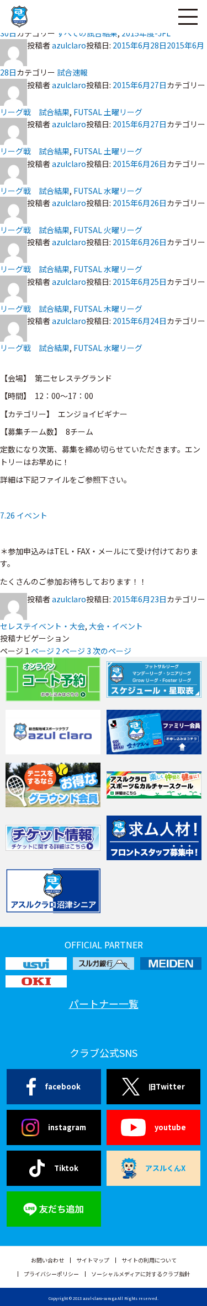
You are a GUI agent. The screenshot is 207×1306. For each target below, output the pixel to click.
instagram (67, 1127)
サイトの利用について (149, 1260)
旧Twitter (166, 1086)
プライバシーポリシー (51, 1274)
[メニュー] (187, 16)
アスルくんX (165, 1168)
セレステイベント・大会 (42, 626)
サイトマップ (92, 1260)
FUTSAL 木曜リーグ (107, 308)
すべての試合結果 (87, 33)
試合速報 (72, 72)
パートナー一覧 (104, 1003)
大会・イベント (116, 626)
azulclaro (69, 45)
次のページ (112, 650)
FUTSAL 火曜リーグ (107, 229)
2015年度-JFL (146, 33)
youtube (170, 1127)
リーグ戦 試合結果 (35, 111)
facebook (63, 1086)
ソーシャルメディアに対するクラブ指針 (140, 1274)
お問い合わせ (47, 1260)
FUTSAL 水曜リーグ (107, 190)
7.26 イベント (23, 515)
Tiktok (66, 1168)
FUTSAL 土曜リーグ (107, 111)
